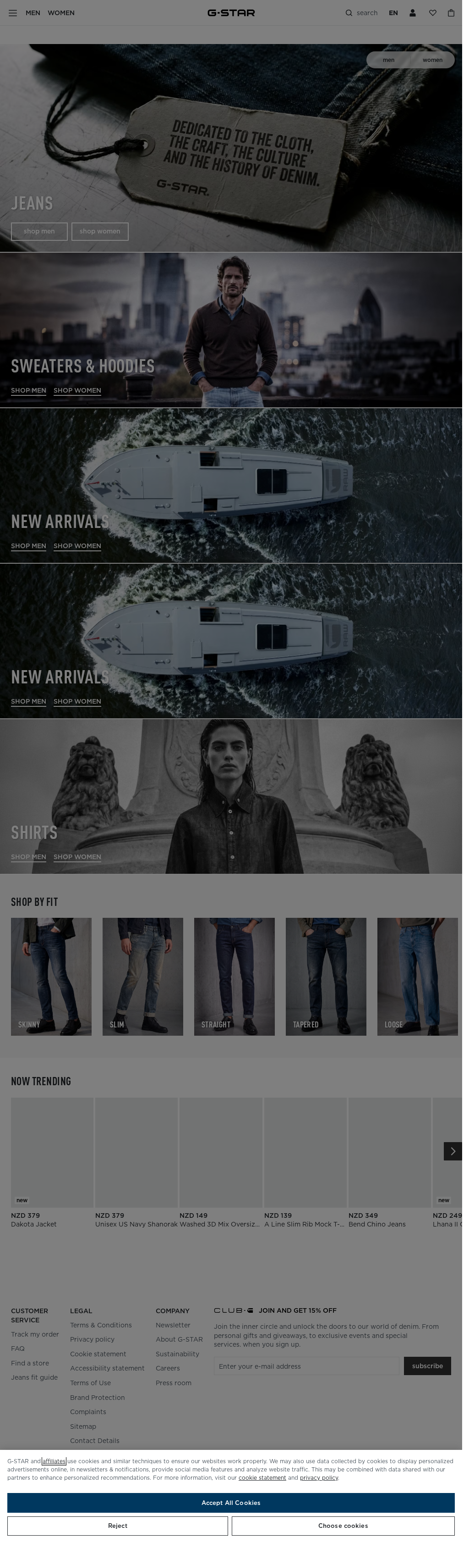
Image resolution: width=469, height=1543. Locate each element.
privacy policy (319, 1477)
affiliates (54, 1461)
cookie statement (262, 1477)
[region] (231, 1496)
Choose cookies (343, 1525)
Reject (117, 1525)
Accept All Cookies (231, 1502)
